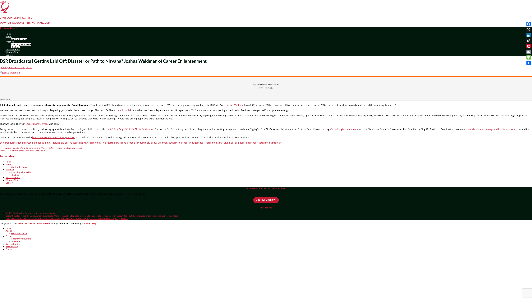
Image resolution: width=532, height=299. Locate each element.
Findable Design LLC (91, 223)
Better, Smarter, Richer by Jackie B (16, 17)
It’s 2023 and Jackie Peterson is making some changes (31, 213)
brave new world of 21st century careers (53, 137)
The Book (15, 47)
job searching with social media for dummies (126, 142)
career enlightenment (25, 142)
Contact (9, 54)
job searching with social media (85, 142)
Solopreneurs (7, 142)
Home (8, 33)
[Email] (528, 52)
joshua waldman (159, 142)
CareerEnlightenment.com (344, 129)
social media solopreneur (244, 142)
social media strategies (271, 142)
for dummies (45, 142)
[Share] (528, 63)
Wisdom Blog (12, 52)
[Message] (528, 57)
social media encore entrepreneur (186, 142)
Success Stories (13, 49)
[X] (528, 29)
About (9, 36)
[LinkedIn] (528, 35)
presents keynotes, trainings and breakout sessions (490, 129)
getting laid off (60, 142)
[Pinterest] (528, 46)
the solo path (123, 110)
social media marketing (218, 142)
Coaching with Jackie (21, 44)
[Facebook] (528, 24)
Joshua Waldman (235, 105)
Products (10, 41)
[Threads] (528, 40)
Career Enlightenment (36, 123)
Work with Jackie (19, 39)
